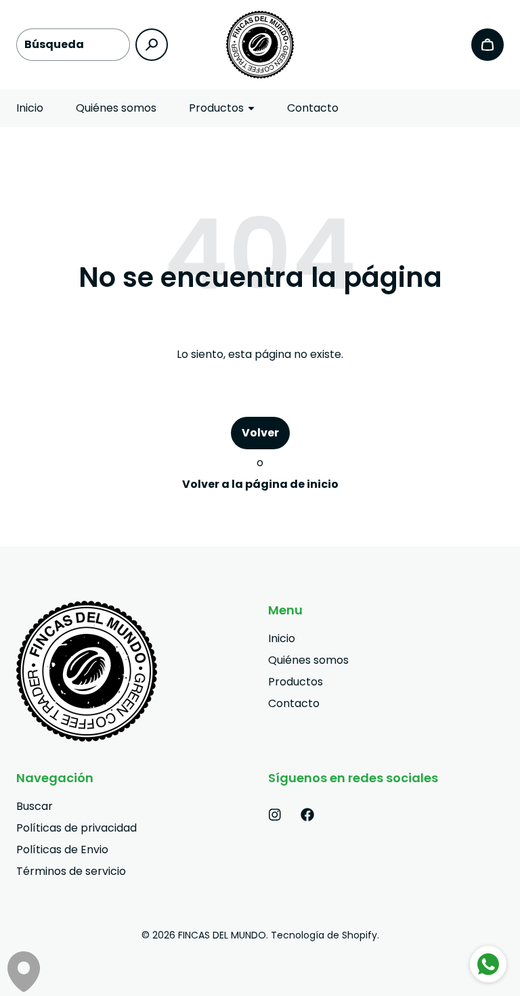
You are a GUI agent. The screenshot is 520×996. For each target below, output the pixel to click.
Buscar (34, 806)
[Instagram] (275, 814)
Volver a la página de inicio (260, 484)
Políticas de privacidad (76, 828)
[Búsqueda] (151, 44)
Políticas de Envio (62, 849)
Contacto (313, 108)
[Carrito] (487, 44)
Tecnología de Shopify (324, 935)
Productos (295, 681)
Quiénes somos (116, 108)
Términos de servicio (71, 871)
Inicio (29, 108)
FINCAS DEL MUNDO (222, 935)
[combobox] (73, 44)
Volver (260, 432)
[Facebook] (307, 814)
